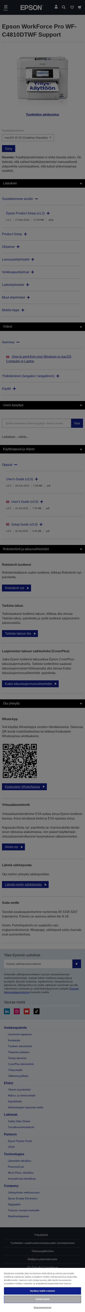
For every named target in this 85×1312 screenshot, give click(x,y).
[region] (42, 1289)
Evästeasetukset (42, 1307)
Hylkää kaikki (42, 1299)
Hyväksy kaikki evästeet (42, 1291)
